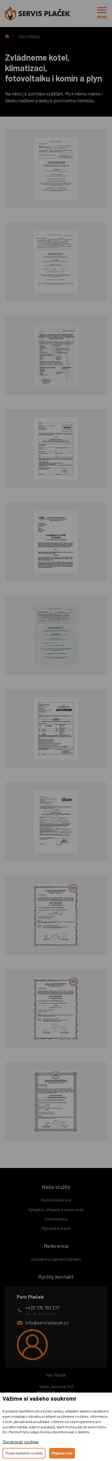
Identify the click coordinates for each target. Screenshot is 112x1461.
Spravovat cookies (20, 1441)
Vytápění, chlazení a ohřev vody (56, 1209)
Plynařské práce (56, 1228)
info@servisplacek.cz (47, 1322)
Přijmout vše (62, 1453)
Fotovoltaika (56, 1219)
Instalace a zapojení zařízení (56, 1259)
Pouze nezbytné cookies (24, 1453)
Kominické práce (56, 1200)
